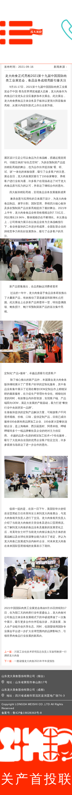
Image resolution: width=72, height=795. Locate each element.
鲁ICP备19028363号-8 (27, 712)
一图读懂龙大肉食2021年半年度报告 (34, 661)
